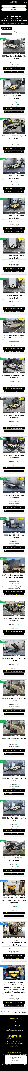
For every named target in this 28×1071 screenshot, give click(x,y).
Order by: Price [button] (6, 34)
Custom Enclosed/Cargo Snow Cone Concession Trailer (14, 942)
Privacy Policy (18, 1026)
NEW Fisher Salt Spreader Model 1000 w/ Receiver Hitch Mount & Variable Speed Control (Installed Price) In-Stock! (14, 987)
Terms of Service (10, 1026)
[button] (4, 46)
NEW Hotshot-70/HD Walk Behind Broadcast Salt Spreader (14, 900)
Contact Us (14, 9)
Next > (24, 1012)
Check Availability (14, 69)
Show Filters (6, 28)
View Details (10, 71)
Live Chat (20, 6)
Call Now (7, 6)
